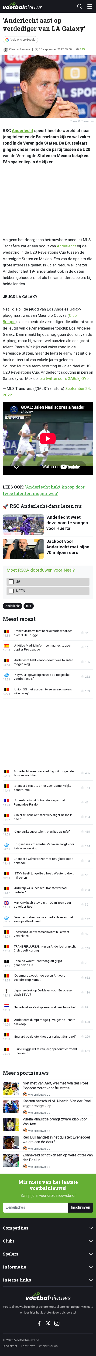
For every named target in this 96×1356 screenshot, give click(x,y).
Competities (15, 1228)
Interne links (17, 1280)
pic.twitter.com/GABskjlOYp (64, 378)
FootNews (28, 1346)
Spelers (10, 1254)
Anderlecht (22, 130)
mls (28, 606)
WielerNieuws (48, 1346)
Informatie (14, 1267)
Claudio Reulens (19, 49)
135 (82, 49)
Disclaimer (10, 1346)
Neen (20, 591)
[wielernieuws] (48, 1296)
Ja (18, 581)
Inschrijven (80, 1207)
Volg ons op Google (22, 39)
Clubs (8, 1241)
